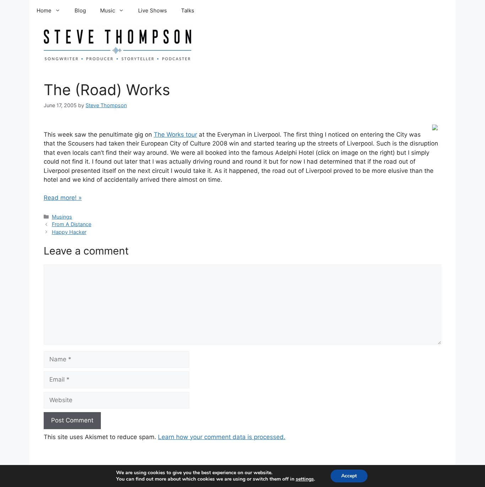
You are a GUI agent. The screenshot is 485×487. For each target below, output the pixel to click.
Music (107, 10)
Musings (62, 217)
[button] (59, 10)
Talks (187, 10)
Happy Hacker (69, 232)
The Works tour (175, 134)
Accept (349, 475)
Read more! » (63, 197)
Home (44, 10)
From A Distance (71, 224)
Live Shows (152, 10)
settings (305, 479)
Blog (80, 10)
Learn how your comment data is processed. (221, 437)
